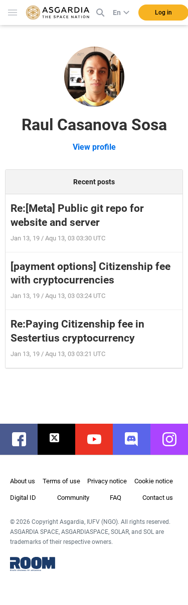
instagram (174, 439)
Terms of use (61, 481)
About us (22, 481)
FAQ (115, 497)
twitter (61, 439)
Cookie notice (153, 481)
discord (136, 439)
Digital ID (23, 497)
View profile (94, 147)
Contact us (157, 497)
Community (73, 497)
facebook (24, 439)
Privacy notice (107, 481)
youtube (99, 439)
